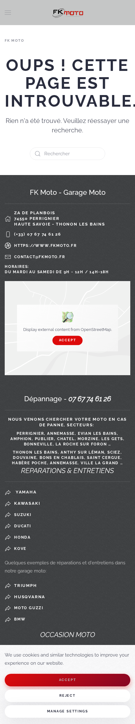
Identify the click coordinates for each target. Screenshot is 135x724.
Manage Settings (67, 711)
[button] (8, 12)
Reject (67, 696)
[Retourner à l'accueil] (67, 12)
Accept (67, 340)
